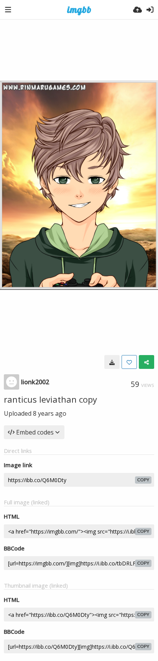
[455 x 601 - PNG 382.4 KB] (112, 362)
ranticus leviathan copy (50, 399)
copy (143, 480)
